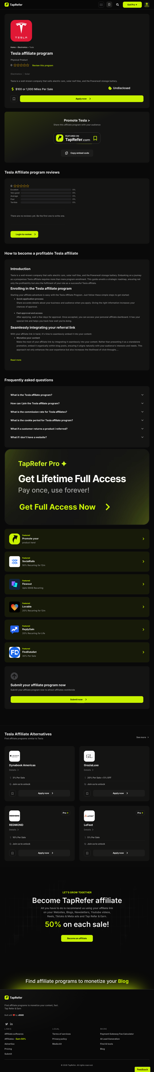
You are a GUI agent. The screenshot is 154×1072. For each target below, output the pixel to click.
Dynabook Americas (22, 765)
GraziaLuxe (91, 765)
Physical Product (19, 60)
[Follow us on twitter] (7, 1024)
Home (13, 47)
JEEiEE (21, 1015)
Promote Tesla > (77, 120)
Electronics (22, 47)
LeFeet (88, 824)
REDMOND (16, 824)
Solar (27, 74)
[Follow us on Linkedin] (11, 1024)
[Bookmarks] (109, 4)
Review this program (42, 65)
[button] (101, 5)
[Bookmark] (14, 99)
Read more (16, 360)
